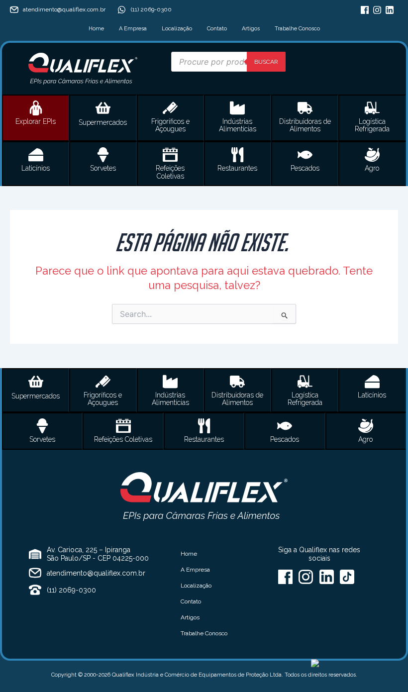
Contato (217, 28)
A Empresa (133, 28)
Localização (177, 28)
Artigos (251, 28)
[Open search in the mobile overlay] (228, 62)
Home (96, 28)
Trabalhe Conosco (297, 28)
